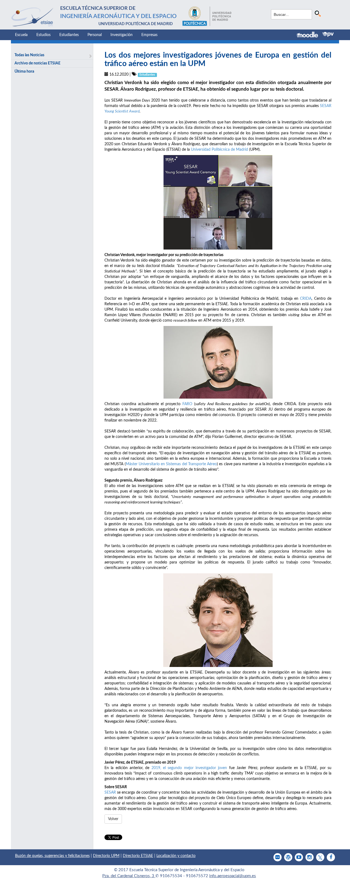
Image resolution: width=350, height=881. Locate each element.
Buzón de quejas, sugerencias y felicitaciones (52, 856)
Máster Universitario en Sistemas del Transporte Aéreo (171, 464)
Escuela (21, 35)
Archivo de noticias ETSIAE (37, 63)
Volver (113, 819)
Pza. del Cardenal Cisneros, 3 (128, 876)
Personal (95, 35)
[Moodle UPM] (309, 35)
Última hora (24, 71)
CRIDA (305, 299)
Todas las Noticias (29, 55)
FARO (187, 404)
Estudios (43, 35)
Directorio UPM (106, 856)
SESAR (110, 792)
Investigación (121, 35)
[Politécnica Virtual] (328, 34)
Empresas (149, 35)
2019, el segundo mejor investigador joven (189, 768)
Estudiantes (69, 35)
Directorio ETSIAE (138, 856)
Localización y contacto (176, 856)
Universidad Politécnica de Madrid (219, 150)
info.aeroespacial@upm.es (232, 876)
